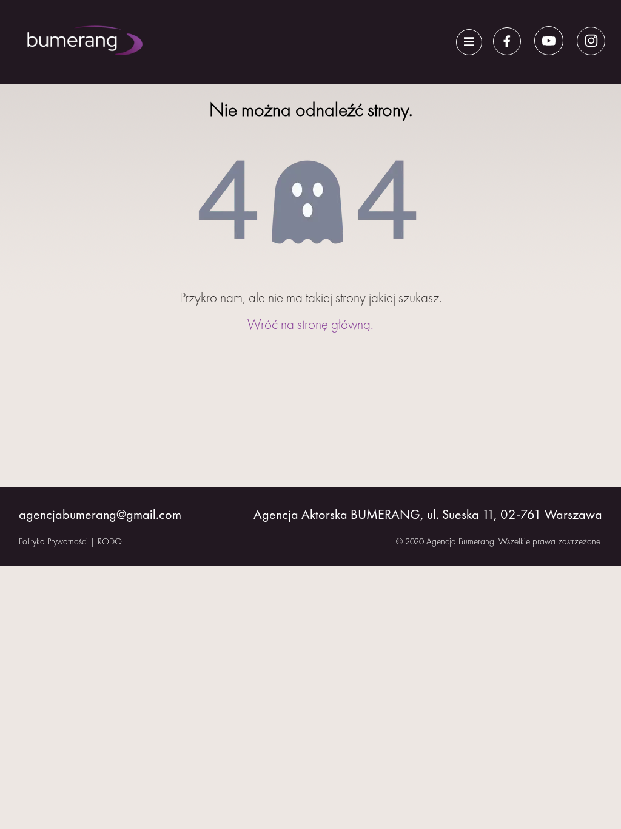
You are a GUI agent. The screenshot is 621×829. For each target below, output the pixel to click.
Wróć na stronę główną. (310, 324)
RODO (110, 541)
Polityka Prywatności (53, 541)
